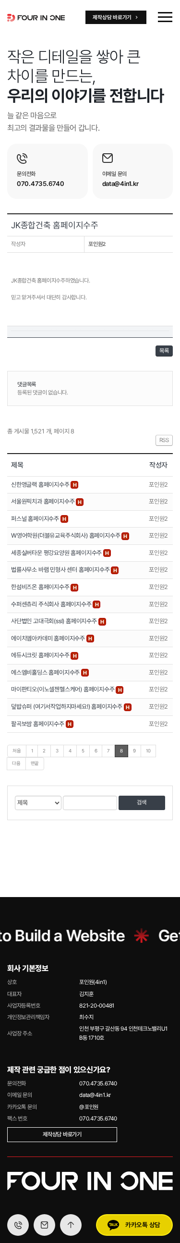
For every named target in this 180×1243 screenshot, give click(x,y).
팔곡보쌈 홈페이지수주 (38, 723)
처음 (16, 750)
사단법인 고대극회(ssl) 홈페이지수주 (54, 621)
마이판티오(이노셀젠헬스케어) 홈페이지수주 (63, 689)
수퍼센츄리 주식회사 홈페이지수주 (52, 604)
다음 (16, 763)
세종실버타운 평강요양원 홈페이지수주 (57, 552)
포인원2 (97, 244)
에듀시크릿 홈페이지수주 (41, 655)
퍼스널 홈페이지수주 (35, 518)
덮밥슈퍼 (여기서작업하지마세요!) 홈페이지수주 (67, 706)
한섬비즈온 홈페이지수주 (41, 587)
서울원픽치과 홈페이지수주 (43, 501)
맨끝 (35, 763)
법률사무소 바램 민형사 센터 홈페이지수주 (61, 569)
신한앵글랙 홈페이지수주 (41, 484)
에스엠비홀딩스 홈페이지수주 (46, 672)
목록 (164, 350)
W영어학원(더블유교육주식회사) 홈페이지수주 (66, 535)
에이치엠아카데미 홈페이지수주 (48, 638)
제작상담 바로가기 (62, 1134)
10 (148, 750)
